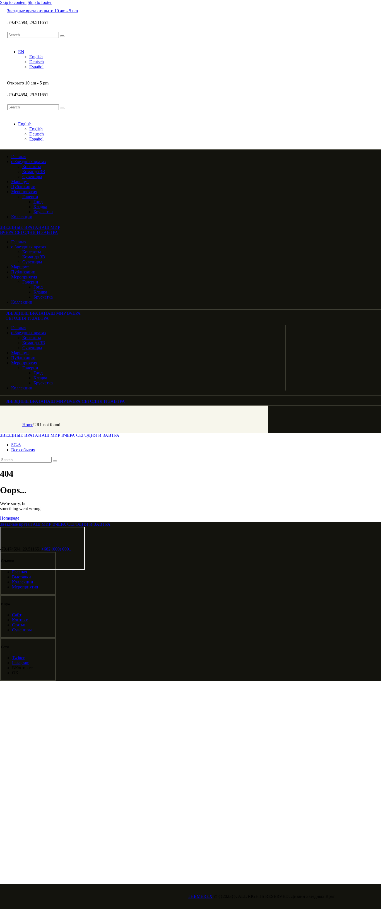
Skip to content (13, 2)
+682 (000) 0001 (56, 549)
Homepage (9, 518)
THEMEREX (200, 896)
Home (27, 424)
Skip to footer (40, 2)
